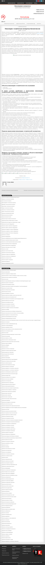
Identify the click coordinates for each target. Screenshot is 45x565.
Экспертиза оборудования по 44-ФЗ (7, 263)
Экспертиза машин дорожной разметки (8, 386)
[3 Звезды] (11, 173)
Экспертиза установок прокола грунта (8, 466)
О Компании (4, 548)
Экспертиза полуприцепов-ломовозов (8, 427)
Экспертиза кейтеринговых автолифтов (8, 289)
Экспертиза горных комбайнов (7, 343)
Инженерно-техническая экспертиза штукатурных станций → (34, 190)
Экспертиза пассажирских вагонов (7, 302)
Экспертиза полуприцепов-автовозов (8, 418)
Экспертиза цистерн (5, 332)
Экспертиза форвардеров (6, 468)
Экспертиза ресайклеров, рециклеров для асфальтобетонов (12, 437)
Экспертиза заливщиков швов (7, 514)
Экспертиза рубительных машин (7, 439)
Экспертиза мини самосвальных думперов (9, 391)
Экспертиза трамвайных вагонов (7, 327)
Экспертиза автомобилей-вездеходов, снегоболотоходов (11, 334)
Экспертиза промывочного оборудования (8, 434)
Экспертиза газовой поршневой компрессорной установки (11, 241)
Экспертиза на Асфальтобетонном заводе (9, 361)
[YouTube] (38, 1)
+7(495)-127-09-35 (22, 179)
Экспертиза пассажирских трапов (7, 330)
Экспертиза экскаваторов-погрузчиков (8, 482)
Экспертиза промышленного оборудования (9, 245)
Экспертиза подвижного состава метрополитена (10, 314)
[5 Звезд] (19, 173)
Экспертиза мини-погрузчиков (7, 393)
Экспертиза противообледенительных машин (9, 316)
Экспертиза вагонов (5, 279)
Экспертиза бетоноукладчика (6, 498)
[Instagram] (36, 1)
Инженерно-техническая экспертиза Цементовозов (22, 29)
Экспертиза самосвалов (6, 525)
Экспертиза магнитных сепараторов (8, 382)
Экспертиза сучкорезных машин (7, 455)
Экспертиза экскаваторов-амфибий (7, 480)
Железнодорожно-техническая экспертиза (9, 202)
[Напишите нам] (41, 1)
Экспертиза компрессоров (6, 375)
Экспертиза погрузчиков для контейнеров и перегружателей (11, 311)
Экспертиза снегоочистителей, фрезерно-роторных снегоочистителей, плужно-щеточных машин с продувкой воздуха (21, 320)
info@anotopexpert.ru (26, 177)
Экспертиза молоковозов (6, 521)
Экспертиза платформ (5, 309)
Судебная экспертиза (20, 3)
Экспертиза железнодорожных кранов (8, 284)
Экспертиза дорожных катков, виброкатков (9, 518)
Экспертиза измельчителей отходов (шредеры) (9, 359)
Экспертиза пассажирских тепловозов (8, 304)
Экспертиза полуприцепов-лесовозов (8, 425)
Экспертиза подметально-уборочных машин (9, 414)
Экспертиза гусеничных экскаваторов (8, 348)
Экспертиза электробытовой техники (8, 213)
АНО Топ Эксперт (40, 33)
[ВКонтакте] (40, 1)
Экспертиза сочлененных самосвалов (8, 441)
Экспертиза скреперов (5, 446)
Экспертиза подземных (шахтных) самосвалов (9, 412)
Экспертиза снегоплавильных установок (8, 448)
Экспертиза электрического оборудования (9, 256)
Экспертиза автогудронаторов (7, 487)
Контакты (35, 3)
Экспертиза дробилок (5, 355)
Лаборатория (4, 550)
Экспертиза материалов (6, 261)
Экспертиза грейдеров (5, 345)
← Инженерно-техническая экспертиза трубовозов (9, 190)
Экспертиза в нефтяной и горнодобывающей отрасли (10, 197)
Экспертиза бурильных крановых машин (8, 509)
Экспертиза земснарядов (6, 357)
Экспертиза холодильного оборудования (8, 254)
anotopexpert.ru (40, 13)
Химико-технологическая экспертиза (8, 211)
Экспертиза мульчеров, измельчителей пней (9, 398)
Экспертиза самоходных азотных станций (8, 247)
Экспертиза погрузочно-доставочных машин (9, 411)
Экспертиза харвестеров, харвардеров (8, 473)
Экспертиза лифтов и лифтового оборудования (9, 225)
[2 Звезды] (7, 173)
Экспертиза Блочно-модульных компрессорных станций (11, 222)
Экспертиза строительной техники (7, 250)
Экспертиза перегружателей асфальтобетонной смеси (11, 405)
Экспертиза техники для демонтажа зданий (9, 350)
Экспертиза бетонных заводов (7, 493)
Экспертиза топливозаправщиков (7, 325)
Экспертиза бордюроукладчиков (7, 505)
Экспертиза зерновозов (5, 516)
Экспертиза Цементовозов (6, 537)
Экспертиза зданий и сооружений (7, 259)
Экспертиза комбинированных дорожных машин (9, 371)
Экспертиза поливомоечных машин (7, 416)
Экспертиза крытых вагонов (6, 291)
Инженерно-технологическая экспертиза (8, 204)
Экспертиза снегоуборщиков (6, 452)
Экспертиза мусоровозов (6, 400)
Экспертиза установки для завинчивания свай (9, 464)
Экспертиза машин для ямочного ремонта (8, 384)
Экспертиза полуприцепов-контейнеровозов (9, 423)
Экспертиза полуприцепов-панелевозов (8, 430)
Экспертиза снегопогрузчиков (6, 450)
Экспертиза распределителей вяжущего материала (10, 436)
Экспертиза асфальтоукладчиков (7, 489)
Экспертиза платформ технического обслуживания (10, 307)
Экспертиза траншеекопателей (7, 459)
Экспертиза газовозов (5, 512)
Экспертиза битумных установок (7, 500)
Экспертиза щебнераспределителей (8, 478)
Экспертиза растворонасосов (6, 523)
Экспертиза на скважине (6, 234)
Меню (4, 1)
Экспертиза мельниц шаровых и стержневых (9, 389)
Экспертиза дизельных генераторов (8, 352)
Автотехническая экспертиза (6, 200)
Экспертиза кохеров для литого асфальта (8, 377)
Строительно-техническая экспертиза (8, 209)
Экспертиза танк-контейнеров (6, 530)
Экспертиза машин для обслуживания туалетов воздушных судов (12, 298)
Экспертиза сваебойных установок (7, 443)
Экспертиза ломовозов (5, 519)
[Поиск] (43, 1)
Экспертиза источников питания (7, 288)
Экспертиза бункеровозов (6, 507)
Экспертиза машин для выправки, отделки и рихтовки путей (11, 295)
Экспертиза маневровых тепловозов (8, 293)
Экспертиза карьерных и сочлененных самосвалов (10, 368)
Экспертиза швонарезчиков (6, 477)
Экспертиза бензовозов (5, 491)
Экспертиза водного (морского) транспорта (9, 218)
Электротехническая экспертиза (7, 215)
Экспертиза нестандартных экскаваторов (8, 402)
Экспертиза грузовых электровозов (7, 282)
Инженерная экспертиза (11, 3)
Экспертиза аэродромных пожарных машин (9, 273)
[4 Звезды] (15, 173)
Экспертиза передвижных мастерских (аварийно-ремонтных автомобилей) (14, 407)
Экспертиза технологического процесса (8, 252)
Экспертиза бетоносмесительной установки (9, 496)
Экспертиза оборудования (6, 236)
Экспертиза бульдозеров (6, 336)
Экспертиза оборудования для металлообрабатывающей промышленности (14, 238)
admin (20, 30)
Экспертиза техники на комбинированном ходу (9, 323)
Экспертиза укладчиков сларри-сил (8, 462)
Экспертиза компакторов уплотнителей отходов (9, 373)
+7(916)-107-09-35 (29, 179)
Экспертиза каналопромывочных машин (8, 364)
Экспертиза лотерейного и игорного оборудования (10, 229)
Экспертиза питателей (5, 409)
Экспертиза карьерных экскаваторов (8, 366)
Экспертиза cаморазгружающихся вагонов (9, 318)
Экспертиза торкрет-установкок (7, 534)
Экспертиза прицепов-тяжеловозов (7, 432)
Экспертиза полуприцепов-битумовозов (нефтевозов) (10, 421)
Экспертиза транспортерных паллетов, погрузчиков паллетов (12, 329)
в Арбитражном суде (29, 3)
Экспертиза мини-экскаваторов (7, 396)
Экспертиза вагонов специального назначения (9, 277)
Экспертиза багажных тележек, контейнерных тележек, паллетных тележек (14, 275)
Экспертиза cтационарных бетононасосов (8, 528)
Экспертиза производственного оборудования (9, 243)
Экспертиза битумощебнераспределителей (9, 503)
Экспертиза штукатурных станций (7, 539)
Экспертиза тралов (5, 457)
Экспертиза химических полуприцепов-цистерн (9, 475)
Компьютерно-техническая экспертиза (8, 206)
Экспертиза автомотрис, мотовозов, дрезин (9, 270)
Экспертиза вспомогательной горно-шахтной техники (10, 341)
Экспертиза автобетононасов (6, 484)
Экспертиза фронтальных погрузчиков (8, 471)
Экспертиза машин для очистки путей (8, 300)
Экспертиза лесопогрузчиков (6, 380)
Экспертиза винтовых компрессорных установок (10, 220)
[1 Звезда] (4, 173)
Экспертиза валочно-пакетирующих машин (9, 339)
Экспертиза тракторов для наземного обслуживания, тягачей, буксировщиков (14, 286)
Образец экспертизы (15, 555)
